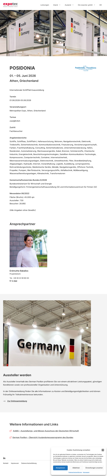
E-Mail (14, 281)
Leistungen (44, 5)
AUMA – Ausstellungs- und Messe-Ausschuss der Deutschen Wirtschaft (46, 431)
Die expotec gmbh (85, 5)
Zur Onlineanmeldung (17, 401)
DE (100, 5)
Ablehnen (76, 468)
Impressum (86, 472)
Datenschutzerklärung (75, 472)
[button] (103, 450)
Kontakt (5, 463)
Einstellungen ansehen (94, 468)
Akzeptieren (60, 468)
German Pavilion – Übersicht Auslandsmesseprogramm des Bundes (42, 437)
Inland (55, 5)
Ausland (68, 5)
